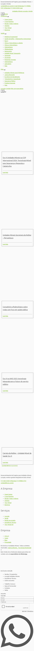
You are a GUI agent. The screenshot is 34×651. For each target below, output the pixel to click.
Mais (6, 66)
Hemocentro (8, 51)
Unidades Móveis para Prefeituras (14, 72)
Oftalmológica (9, 49)
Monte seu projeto (10, 520)
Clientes (7, 26)
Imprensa (7, 30)
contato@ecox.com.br (7, 483)
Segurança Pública (10, 81)
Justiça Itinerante (10, 75)
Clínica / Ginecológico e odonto (14, 43)
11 (11, 465)
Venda (6, 518)
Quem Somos (8, 19)
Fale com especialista (17, 88)
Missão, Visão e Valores (11, 23)
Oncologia (8, 57)
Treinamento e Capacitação (12, 79)
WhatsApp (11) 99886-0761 (18, 481)
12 (12, 465)
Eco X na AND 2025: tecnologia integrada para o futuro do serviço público (15, 381)
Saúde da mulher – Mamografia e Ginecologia (18, 39)
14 (15, 465)
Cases (6, 538)
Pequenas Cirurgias (10, 59)
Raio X (6, 41)
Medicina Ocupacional (11, 36)
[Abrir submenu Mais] (4, 69)
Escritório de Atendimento (12, 77)
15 (17, 465)
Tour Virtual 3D (9, 524)
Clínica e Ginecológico (11, 45)
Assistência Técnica (10, 522)
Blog (6, 540)
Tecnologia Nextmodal (24, 548)
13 (14, 465)
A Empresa (4, 16)
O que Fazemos (9, 21)
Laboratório (8, 64)
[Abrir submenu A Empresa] (8, 16)
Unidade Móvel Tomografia (12, 53)
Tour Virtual (8, 28)
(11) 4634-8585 (5, 481)
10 (9, 465)
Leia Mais (5, 172)
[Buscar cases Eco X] (2, 13)
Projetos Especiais (10, 83)
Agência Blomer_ (13, 548)
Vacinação (7, 55)
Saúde (2, 33)
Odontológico (9, 47)
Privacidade (8, 542)
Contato (8, 88)
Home (6, 14)
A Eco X (7, 536)
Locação (3, 88)
